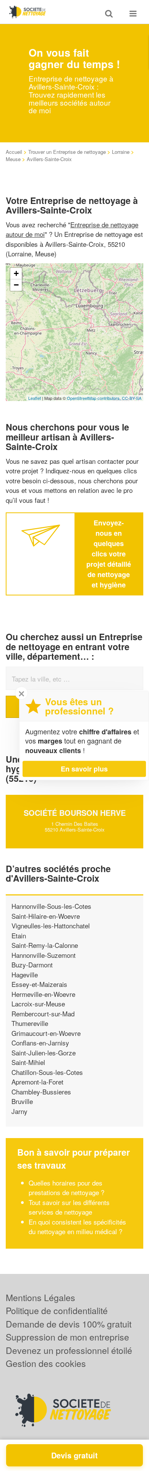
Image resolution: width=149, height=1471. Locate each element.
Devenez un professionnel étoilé (69, 1350)
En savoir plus (84, 769)
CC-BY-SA (131, 398)
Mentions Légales (40, 1297)
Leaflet (34, 398)
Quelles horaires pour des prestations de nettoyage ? (66, 1187)
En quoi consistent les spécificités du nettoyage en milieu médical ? (77, 1226)
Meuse (13, 159)
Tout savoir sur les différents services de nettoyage (69, 1207)
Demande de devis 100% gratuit (68, 1324)
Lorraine (121, 151)
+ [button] (16, 273)
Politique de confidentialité (57, 1310)
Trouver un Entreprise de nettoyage (67, 151)
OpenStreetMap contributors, (94, 398)
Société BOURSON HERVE (75, 812)
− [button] (16, 285)
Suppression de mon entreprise (67, 1337)
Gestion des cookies (46, 1363)
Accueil (14, 151)
